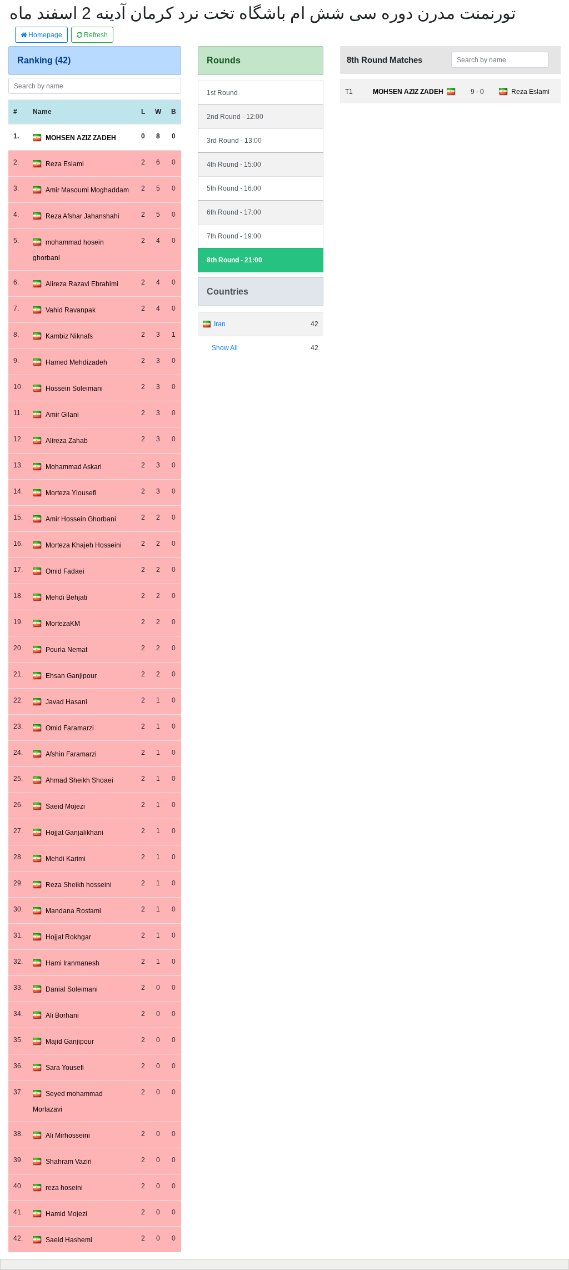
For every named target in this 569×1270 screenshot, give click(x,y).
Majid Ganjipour (70, 1041)
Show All (225, 348)
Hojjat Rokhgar (68, 937)
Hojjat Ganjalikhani (74, 832)
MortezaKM (63, 623)
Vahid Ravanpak (71, 310)
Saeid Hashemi (69, 1240)
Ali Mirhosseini (68, 1135)
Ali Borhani (62, 1015)
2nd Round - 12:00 (235, 117)
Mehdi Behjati (66, 597)
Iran (220, 324)
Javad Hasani (66, 702)
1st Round (222, 93)
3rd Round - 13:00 (234, 141)
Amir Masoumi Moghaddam (87, 190)
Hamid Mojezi (66, 1214)
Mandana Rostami (73, 911)
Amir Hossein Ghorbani (81, 519)
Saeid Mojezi (65, 806)
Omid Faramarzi (70, 728)
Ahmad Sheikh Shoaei (79, 780)
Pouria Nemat (66, 650)
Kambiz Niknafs (69, 336)
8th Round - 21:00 (234, 260)
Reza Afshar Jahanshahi (82, 216)
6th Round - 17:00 (234, 212)
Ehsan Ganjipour (71, 676)
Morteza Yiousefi (71, 493)
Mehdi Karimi (66, 859)
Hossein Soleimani (74, 388)
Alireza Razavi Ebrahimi (82, 284)
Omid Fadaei (65, 571)
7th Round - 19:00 (234, 236)
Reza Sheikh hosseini (79, 885)
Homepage (44, 35)
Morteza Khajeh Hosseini (84, 545)
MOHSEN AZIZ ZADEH (81, 138)
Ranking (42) (44, 60)
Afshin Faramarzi (71, 754)
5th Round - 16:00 (234, 188)
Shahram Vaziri (69, 1162)
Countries (227, 291)
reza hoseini (64, 1188)
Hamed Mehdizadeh (76, 362)
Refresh (95, 35)
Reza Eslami (65, 164)
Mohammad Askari (74, 467)
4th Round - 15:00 (234, 164)
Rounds (224, 60)
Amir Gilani (62, 415)
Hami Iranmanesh (72, 963)
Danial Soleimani (72, 989)
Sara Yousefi (65, 1068)
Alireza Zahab (67, 441)
